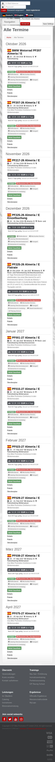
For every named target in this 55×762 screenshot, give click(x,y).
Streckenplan (12, 96)
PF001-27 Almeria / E (25, 337)
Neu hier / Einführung (38, 674)
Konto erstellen (8, 677)
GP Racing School (37, 684)
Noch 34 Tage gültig (15, 231)
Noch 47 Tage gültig (15, 66)
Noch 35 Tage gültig (15, 295)
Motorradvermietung (10, 706)
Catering (5, 699)
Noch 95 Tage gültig (15, 516)
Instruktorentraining (37, 677)
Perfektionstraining (37, 681)
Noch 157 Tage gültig (15, 631)
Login (4, 10)
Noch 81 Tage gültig (15, 464)
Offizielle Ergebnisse (38, 696)
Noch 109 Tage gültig (15, 573)
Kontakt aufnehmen (10, 681)
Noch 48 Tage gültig (15, 355)
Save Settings (48, 24)
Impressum (23, 728)
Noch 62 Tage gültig (15, 407)
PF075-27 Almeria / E (25, 613)
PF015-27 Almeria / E (25, 388)
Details (10, 90)
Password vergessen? (15, 10)
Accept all (25, 24)
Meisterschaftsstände (38, 699)
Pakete (10, 93)
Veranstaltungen (8, 674)
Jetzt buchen (14, 86)
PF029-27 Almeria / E (25, 497)
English (20, 15)
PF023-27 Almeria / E (25, 446)
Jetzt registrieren (33, 10)
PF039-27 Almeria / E (25, 555)
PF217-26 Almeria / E (25, 160)
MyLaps (33, 703)
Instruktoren (7, 703)
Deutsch (9, 15)
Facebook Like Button (31, 19)
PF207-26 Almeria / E (25, 102)
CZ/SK (30, 15)
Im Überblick (7, 696)
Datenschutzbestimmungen (37, 728)
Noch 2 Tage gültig (14, 178)
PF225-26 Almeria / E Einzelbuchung (23, 216)
